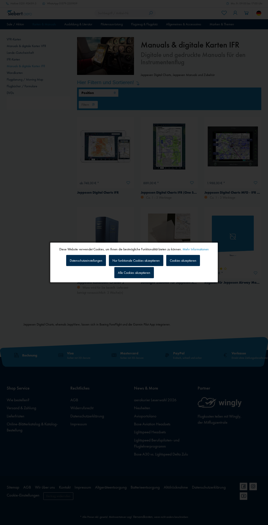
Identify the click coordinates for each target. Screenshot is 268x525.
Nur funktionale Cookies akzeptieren (136, 260)
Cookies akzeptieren (183, 260)
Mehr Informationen (196, 249)
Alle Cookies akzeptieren (134, 272)
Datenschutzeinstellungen (86, 260)
